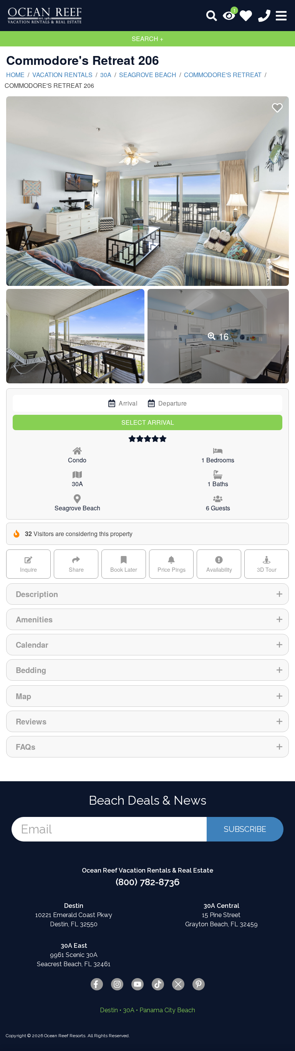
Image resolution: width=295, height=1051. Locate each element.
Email (36, 829)
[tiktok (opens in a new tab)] (158, 984)
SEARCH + (147, 38)
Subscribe (245, 829)
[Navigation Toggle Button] (281, 16)
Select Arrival (147, 422)
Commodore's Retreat (223, 74)
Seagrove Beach (147, 74)
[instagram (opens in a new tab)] (117, 984)
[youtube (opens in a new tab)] (137, 984)
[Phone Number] (264, 16)
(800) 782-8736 (148, 882)
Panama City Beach (167, 1010)
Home (15, 74)
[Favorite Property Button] (276, 105)
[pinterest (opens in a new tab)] (198, 984)
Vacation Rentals (62, 74)
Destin (109, 1010)
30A (105, 74)
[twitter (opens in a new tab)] (178, 984)
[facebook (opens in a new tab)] (97, 984)
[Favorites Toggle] (246, 16)
